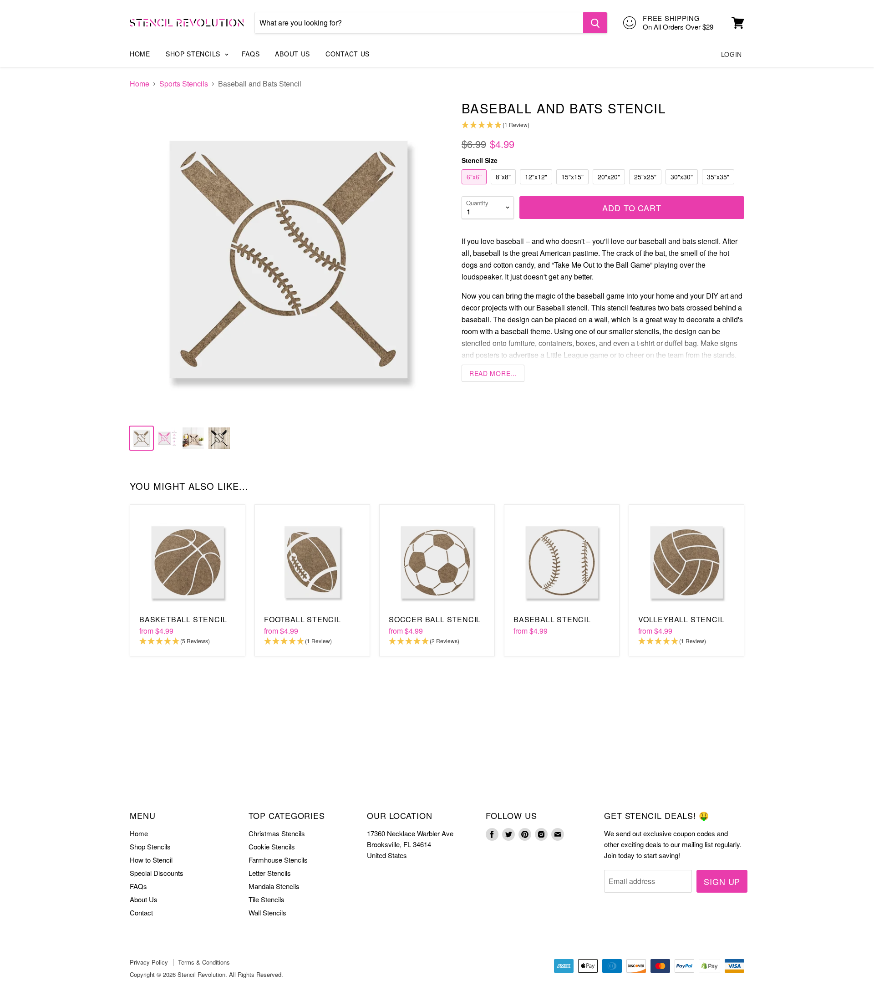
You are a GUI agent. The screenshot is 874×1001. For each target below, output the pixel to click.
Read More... (493, 373)
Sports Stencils (183, 84)
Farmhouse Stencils (278, 859)
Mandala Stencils (274, 886)
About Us (292, 53)
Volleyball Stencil (681, 619)
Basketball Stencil (183, 619)
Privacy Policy (149, 962)
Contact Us (347, 53)
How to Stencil (151, 859)
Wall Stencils (267, 912)
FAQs (251, 53)
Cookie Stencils (272, 846)
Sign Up (722, 881)
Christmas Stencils (277, 833)
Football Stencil (302, 619)
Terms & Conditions (204, 962)
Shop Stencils (194, 53)
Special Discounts (156, 873)
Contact (141, 912)
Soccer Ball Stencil (435, 619)
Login (731, 54)
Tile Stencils (267, 899)
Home (140, 53)
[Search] (595, 22)
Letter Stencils (270, 873)
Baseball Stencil (552, 619)
